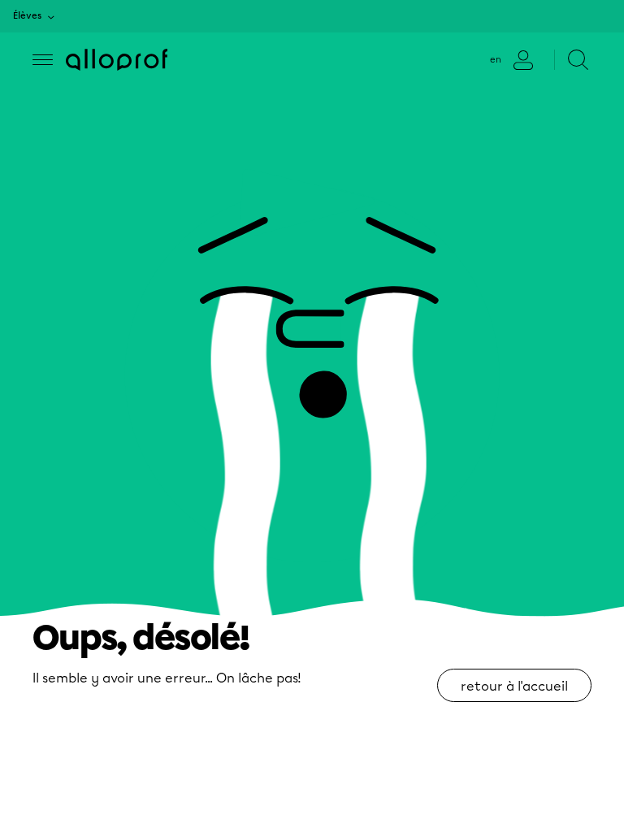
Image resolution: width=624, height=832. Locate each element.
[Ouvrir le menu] (43, 60)
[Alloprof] (116, 60)
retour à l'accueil (514, 686)
